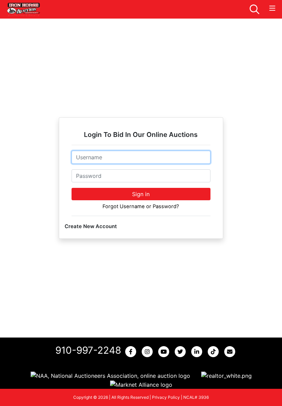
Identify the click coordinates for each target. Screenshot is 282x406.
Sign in (141, 194)
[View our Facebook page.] (132, 351)
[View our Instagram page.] (148, 351)
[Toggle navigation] (272, 8)
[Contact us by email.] (231, 351)
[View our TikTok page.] (214, 351)
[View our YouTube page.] (165, 351)
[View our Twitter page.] (181, 351)
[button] (110, 375)
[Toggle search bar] (254, 9)
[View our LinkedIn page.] (198, 351)
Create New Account (91, 226)
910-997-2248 (88, 350)
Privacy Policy (166, 397)
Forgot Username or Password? (140, 206)
